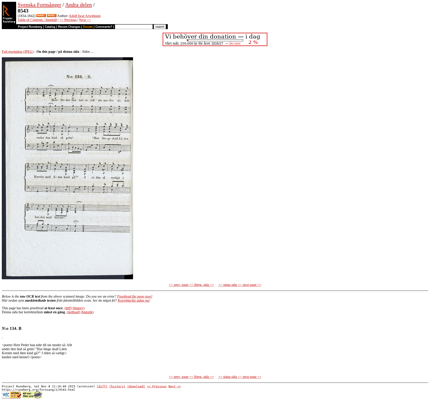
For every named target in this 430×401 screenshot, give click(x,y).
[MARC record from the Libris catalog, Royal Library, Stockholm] (41, 16)
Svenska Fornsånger (39, 5)
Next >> (85, 20)
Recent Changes (69, 26)
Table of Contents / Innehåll (37, 20)
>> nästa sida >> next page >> (239, 285)
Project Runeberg (30, 26)
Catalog (50, 26)
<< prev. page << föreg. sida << (191, 285)
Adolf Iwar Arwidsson (85, 16)
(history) (78, 308)
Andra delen (78, 5)
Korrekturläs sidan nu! (134, 300)
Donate (88, 26)
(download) (136, 386)
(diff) (68, 308)
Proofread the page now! (134, 296)
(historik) (87, 312)
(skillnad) (73, 312)
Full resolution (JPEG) (18, 51)
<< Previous (68, 20)
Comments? (103, 26)
